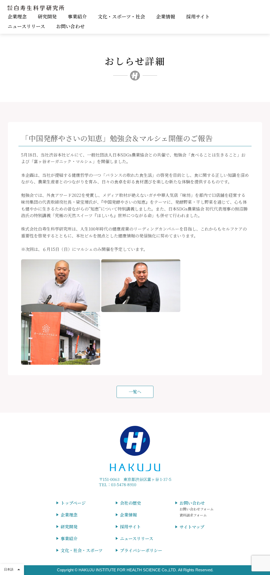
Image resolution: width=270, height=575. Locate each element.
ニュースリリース (26, 26)
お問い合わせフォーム (197, 508)
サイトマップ (192, 527)
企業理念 (17, 16)
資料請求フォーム (193, 515)
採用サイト (198, 16)
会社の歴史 (130, 503)
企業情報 (165, 16)
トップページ (73, 503)
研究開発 (47, 16)
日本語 (8, 569)
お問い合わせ (70, 26)
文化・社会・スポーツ (82, 550)
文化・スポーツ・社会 (121, 16)
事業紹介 (77, 16)
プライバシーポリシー (141, 550)
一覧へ (135, 392)
